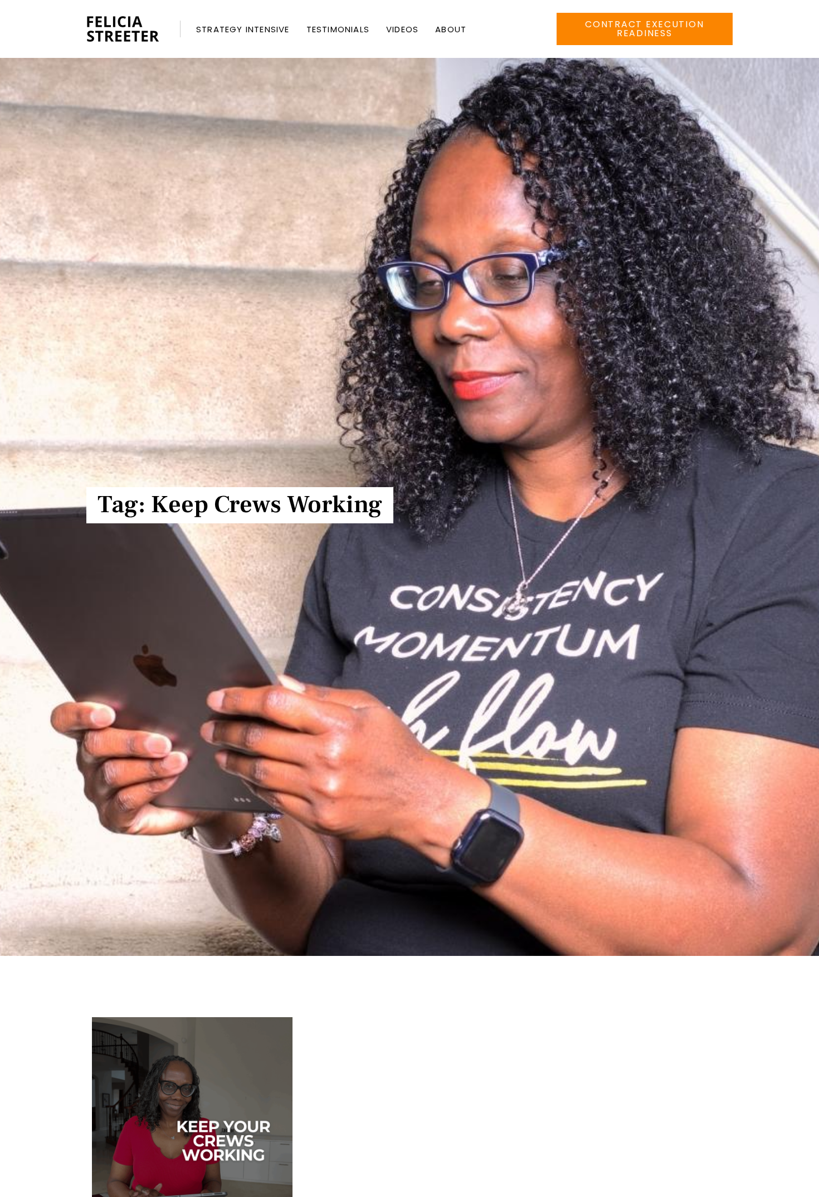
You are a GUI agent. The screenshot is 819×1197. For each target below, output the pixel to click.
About (450, 29)
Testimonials (337, 29)
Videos (402, 29)
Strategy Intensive (243, 29)
